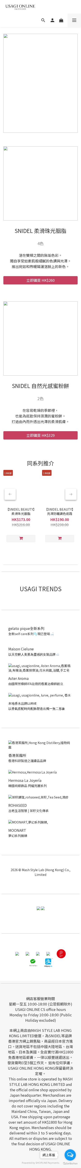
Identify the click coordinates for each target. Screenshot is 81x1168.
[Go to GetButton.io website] (70, 1163)
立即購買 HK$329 (40, 435)
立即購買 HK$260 (40, 280)
